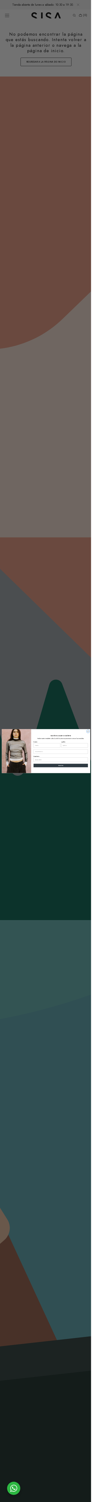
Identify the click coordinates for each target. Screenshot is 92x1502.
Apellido (61, 741)
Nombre (34, 741)
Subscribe (59, 765)
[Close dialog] (86, 731)
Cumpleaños (35, 756)
